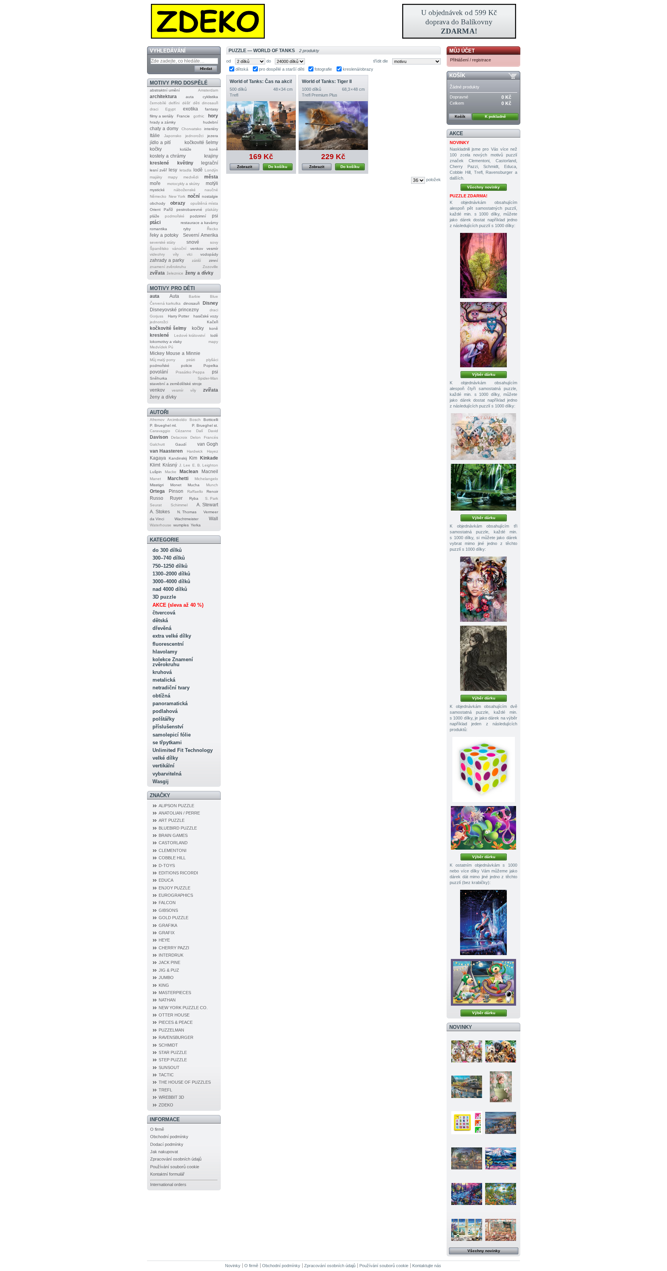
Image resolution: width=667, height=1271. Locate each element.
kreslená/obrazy (358, 69)
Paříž (168, 209)
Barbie (194, 296)
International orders (168, 1184)
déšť (186, 103)
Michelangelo (206, 479)
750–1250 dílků (170, 566)
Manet (155, 479)
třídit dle (380, 61)
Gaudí (180, 444)
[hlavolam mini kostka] (483, 769)
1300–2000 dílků (171, 574)
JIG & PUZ (169, 970)
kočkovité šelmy (201, 142)
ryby (187, 229)
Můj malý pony (162, 360)
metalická (163, 680)
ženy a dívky (199, 273)
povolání (159, 372)
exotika (190, 109)
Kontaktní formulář (167, 1174)
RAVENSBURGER (176, 1037)
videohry (157, 254)
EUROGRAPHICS (176, 895)
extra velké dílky (171, 636)
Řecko (212, 229)
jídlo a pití (160, 142)
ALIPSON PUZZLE (176, 805)
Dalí (199, 431)
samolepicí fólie (171, 735)
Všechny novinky (483, 187)
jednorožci (194, 136)
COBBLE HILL (172, 857)
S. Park (211, 498)
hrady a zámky (163, 122)
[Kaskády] (483, 487)
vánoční (179, 248)
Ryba (193, 498)
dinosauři (210, 103)
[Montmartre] (466, 1158)
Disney (210, 303)
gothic (198, 116)
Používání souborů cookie (174, 1166)
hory (213, 116)
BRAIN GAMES (173, 835)
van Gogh (207, 444)
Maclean (188, 471)
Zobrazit (244, 167)
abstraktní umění (165, 90)
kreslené (159, 163)
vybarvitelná (166, 774)
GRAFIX (166, 932)
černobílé (158, 103)
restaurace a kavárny (199, 223)
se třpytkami (167, 742)
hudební (210, 122)
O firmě (157, 1129)
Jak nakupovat (164, 1151)
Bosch (195, 419)
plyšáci (212, 360)
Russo (156, 498)
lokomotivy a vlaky (166, 341)
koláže (185, 149)
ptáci (155, 222)
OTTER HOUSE (174, 1015)
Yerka (196, 525)
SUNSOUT (169, 1067)
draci (154, 109)
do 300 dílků (167, 550)
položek (433, 179)
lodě (198, 170)
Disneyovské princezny (174, 309)
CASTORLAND (173, 842)
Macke (170, 472)
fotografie (323, 69)
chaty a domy (164, 128)
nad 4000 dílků (169, 589)
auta (190, 97)
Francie (183, 116)
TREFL (165, 1090)
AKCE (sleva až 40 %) (177, 605)
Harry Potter (178, 316)
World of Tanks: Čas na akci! (261, 81)
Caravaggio (160, 431)
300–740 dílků (168, 558)
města (211, 177)
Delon (195, 437)
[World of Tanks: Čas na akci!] (261, 125)
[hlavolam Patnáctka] (466, 1122)
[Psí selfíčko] (500, 1051)
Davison (159, 437)
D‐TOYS (167, 865)
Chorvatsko (191, 129)
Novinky (460, 1027)
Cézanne (183, 431)
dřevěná (161, 628)
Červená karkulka (165, 303)
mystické (157, 190)
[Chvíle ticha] (483, 658)
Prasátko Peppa (190, 372)
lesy (173, 170)
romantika (158, 229)
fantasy (211, 109)
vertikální (163, 766)
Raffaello (195, 491)
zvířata (157, 273)
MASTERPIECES (175, 992)
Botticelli (210, 419)
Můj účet (462, 51)
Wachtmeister (186, 519)
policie (186, 365)
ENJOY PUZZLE (174, 888)
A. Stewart (207, 504)
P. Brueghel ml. (163, 425)
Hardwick (195, 451)
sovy (214, 242)
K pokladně (495, 116)
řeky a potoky (164, 235)
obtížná (161, 696)
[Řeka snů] (466, 1193)
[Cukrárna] (500, 1229)
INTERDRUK (171, 955)
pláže (154, 216)
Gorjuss (156, 316)
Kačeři (212, 322)
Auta (174, 296)
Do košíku (277, 167)
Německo (158, 196)
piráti (190, 360)
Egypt (170, 109)
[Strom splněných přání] (483, 334)
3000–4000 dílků (171, 581)
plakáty (211, 209)
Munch (212, 485)
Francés (211, 437)
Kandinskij (178, 458)
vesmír (212, 248)
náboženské (185, 190)
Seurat (156, 505)
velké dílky (165, 758)
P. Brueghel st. (205, 425)
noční (194, 196)
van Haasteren (166, 451)
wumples (181, 525)
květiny (185, 163)
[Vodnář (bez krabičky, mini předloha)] (483, 922)
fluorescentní (168, 644)
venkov (196, 248)
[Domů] (333, 21)
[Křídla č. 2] (483, 436)
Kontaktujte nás (426, 1265)
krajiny (211, 156)
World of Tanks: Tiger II (327, 81)
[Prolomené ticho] (466, 1086)
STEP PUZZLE (173, 1059)
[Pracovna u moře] (466, 1229)
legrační (209, 163)
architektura (163, 96)
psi (215, 216)
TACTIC (166, 1074)
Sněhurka (158, 378)
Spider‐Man (208, 378)
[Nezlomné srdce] (483, 589)
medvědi (190, 177)
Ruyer (176, 498)
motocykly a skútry (183, 184)
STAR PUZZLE (173, 1052)
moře (155, 183)
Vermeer (210, 512)
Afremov (157, 419)
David (213, 431)
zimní (213, 260)
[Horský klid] (500, 1158)
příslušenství (167, 727)
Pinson (176, 491)
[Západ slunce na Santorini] (500, 1122)
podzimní (198, 216)
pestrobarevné (189, 209)
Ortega (157, 491)
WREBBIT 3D (171, 1097)
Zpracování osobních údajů (175, 1159)
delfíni (174, 103)
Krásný (170, 465)
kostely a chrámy (168, 156)
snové (192, 242)
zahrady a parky (167, 260)
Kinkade (209, 458)
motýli (212, 183)
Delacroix (179, 437)
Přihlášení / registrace (470, 60)
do (268, 61)
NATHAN (167, 1000)
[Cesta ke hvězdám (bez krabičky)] (483, 982)
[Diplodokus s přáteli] (483, 828)
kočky (156, 149)
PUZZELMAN (171, 1030)
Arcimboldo (177, 419)
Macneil (209, 471)
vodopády (209, 254)
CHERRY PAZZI (174, 947)
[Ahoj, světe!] (500, 1086)
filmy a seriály (161, 116)
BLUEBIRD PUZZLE (178, 828)
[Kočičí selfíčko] (466, 1051)
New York (177, 196)
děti (196, 103)
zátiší (196, 260)
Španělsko (159, 248)
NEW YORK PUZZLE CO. (183, 1007)
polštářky (163, 719)
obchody (157, 203)
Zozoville (210, 267)
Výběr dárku (483, 374)
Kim (193, 458)
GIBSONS (168, 910)
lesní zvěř (158, 170)
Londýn (211, 170)
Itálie (155, 135)
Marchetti (178, 478)
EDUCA (166, 880)
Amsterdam (208, 90)
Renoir (212, 491)
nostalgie (210, 196)
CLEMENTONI (172, 850)
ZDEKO (166, 1105)
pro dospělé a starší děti (281, 69)
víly (176, 254)
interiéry (211, 129)
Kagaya (158, 458)
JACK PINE (169, 962)
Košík (457, 75)
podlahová (165, 711)
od (228, 61)
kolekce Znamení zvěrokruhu (172, 662)
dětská (160, 620)
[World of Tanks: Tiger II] (333, 125)
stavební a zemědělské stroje (176, 384)
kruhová (162, 672)
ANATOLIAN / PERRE (179, 813)
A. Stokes (160, 511)
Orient (155, 209)
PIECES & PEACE (176, 1022)
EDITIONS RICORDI (178, 873)
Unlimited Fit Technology (182, 750)
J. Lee (184, 465)
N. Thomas (186, 512)
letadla (185, 170)
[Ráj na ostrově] (500, 1193)
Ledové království (189, 335)
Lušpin (156, 472)
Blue (214, 296)
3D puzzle (164, 597)
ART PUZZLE (172, 820)
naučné (211, 190)
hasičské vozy (205, 316)
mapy (173, 177)
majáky (156, 177)
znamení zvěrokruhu (168, 267)
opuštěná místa (204, 203)
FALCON (167, 902)
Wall (213, 518)
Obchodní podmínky (169, 1136)
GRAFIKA (168, 925)
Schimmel (179, 505)
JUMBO (166, 977)
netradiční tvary (171, 688)
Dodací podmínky (166, 1144)
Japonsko (172, 136)
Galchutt (157, 444)
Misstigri (157, 485)
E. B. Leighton (205, 465)
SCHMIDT (168, 1045)
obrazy (177, 203)
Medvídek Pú (161, 347)
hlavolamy (164, 652)
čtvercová (163, 613)
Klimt (155, 465)
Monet (175, 485)
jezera (212, 136)
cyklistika (210, 97)
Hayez (212, 451)
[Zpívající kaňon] (483, 265)
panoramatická (170, 703)
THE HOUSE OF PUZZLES (185, 1082)
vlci (189, 254)
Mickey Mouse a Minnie (175, 353)
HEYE (164, 940)
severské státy (162, 242)
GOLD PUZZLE (173, 917)
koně (213, 149)
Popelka (210, 365)
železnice (175, 273)
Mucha (194, 485)
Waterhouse (160, 525)
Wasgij (160, 781)
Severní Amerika (200, 235)
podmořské (175, 216)
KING (164, 985)
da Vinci (157, 519)
